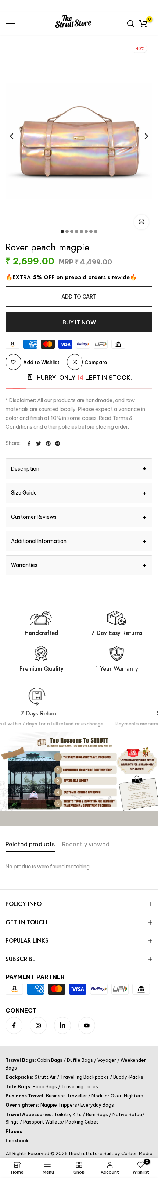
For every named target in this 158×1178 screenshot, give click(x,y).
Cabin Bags (50, 1060)
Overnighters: (23, 1105)
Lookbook (17, 1140)
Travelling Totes (79, 1086)
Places (14, 1131)
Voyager (106, 1060)
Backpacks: (20, 1077)
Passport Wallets (42, 1122)
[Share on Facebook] (29, 443)
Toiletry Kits (68, 1114)
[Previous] (16, 136)
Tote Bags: (19, 1086)
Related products (30, 844)
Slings (13, 1122)
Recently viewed (85, 844)
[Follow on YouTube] (86, 1025)
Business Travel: (26, 1096)
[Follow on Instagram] (38, 1025)
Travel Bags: (21, 1060)
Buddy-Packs (127, 1077)
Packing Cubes (81, 1122)
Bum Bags (97, 1114)
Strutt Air (46, 1077)
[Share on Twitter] (39, 443)
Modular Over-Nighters (116, 1096)
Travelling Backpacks (84, 1077)
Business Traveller (67, 1096)
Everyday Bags (96, 1105)
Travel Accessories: (30, 1114)
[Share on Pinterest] (48, 443)
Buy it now (79, 322)
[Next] (141, 136)
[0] (143, 23)
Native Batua (126, 1114)
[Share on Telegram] (58, 443)
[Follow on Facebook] (14, 1025)
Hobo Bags (45, 1086)
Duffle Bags (80, 1060)
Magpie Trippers (58, 1105)
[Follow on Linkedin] (62, 1025)
